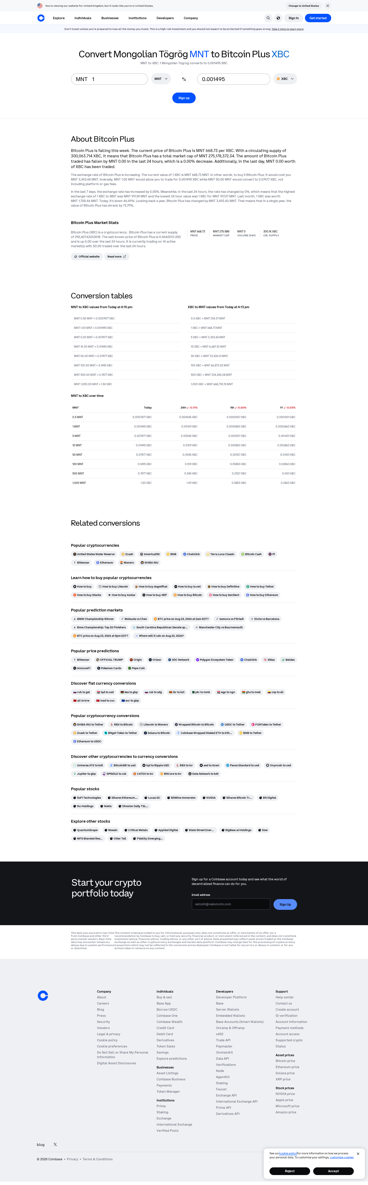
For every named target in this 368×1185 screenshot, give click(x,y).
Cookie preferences (112, 1046)
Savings (163, 1052)
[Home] (41, 18)
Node (220, 1071)
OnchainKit (224, 1052)
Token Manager (168, 1091)
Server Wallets (227, 1009)
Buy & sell (164, 997)
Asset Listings (167, 1073)
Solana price (285, 1073)
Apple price (284, 1100)
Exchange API (226, 1095)
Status (281, 1046)
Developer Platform (231, 997)
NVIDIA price (285, 1094)
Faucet (221, 1089)
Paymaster (224, 1046)
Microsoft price (287, 1106)
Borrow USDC (167, 1009)
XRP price (283, 1079)
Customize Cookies (342, 1157)
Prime (161, 1106)
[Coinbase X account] (55, 1144)
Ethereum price (287, 1067)
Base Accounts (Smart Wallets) (240, 1022)
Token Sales (166, 1046)
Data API (222, 1058)
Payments (164, 1085)
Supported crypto (289, 1040)
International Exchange (174, 1124)
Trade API (223, 1040)
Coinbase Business (171, 1079)
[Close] (358, 1153)
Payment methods (290, 1028)
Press (101, 1016)
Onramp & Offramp (230, 1028)
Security (103, 1022)
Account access (288, 1034)
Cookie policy (107, 1040)
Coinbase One (167, 1016)
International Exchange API (237, 1101)
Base (219, 1003)
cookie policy (288, 1153)
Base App (164, 1003)
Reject (290, 1171)
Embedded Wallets (230, 1016)
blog (40, 1144)
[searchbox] (161, 79)
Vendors (103, 1028)
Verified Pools (168, 1130)
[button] (83, 18)
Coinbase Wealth (169, 1022)
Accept (333, 1171)
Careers (103, 1003)
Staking (162, 1112)
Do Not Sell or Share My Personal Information (122, 1054)
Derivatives (165, 1040)
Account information (291, 1022)
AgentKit (223, 1077)
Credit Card (165, 1028)
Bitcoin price (285, 1061)
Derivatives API (228, 1114)
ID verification (286, 1016)
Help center (285, 997)
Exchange (164, 1118)
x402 (219, 1034)
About (101, 997)
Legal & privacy (108, 1034)
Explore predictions (172, 1058)
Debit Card (165, 1034)
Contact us (284, 1003)
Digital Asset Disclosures (116, 1063)
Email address (201, 895)
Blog (100, 1009)
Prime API (223, 1108)
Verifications (226, 1065)
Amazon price (286, 1112)
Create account (287, 1009)
